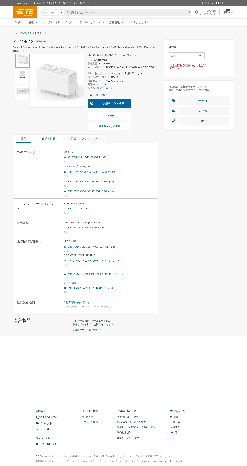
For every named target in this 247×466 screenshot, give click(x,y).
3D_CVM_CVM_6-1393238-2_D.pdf (86, 157)
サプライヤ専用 (89, 422)
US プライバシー (70, 461)
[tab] (23, 138)
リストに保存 (100, 94)
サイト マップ (131, 461)
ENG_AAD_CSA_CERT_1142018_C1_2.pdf (90, 288)
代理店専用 (87, 416)
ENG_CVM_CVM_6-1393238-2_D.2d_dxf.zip (91, 171)
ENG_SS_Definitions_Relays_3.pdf (85, 227)
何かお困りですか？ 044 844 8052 (52, 3)
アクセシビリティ (99, 461)
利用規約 (40, 461)
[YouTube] (50, 443)
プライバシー (53, 461)
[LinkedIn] (44, 443)
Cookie (84, 461)
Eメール (203, 110)
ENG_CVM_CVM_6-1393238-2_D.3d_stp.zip (91, 191)
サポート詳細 (44, 429)
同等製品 (109, 115)
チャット (203, 100)
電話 (203, 120)
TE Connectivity (25, 12)
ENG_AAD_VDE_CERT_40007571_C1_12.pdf (91, 246)
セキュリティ (116, 461)
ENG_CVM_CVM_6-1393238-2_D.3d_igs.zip (91, 181)
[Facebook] (39, 443)
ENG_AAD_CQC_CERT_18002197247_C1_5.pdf (93, 260)
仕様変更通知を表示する (77, 302)
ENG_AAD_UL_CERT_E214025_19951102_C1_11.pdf (96, 274)
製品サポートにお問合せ (88, 329)
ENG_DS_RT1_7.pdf (78, 208)
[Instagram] (56, 443)
